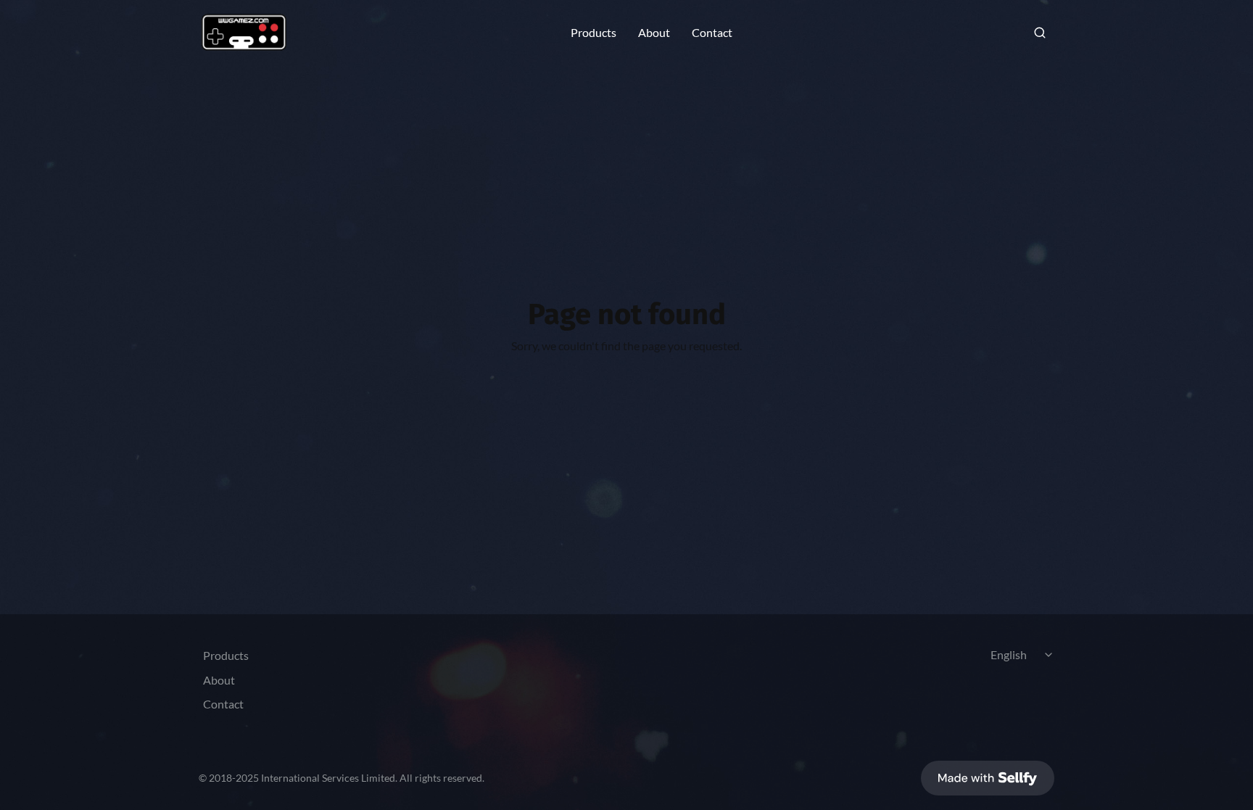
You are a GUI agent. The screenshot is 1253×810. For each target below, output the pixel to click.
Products (593, 32)
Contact (712, 32)
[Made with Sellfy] (987, 778)
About (654, 32)
